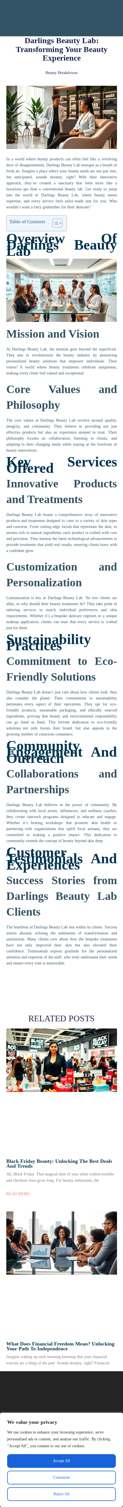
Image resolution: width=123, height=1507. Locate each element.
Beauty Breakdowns (61, 73)
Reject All (61, 1494)
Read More (18, 1194)
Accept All (61, 1461)
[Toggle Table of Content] (54, 223)
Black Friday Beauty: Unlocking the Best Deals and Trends (59, 1163)
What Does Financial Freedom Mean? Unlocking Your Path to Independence (60, 1346)
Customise (61, 1477)
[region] (61, 1460)
